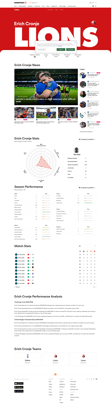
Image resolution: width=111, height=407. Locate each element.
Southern (61, 394)
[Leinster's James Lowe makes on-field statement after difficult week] (46, 87)
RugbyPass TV (54, 6)
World (61, 397)
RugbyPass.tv (62, 384)
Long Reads (30, 6)
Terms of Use (73, 384)
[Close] (75, 42)
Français (61, 402)
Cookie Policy (73, 386)
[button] (50, 10)
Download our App (72, 6)
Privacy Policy (73, 381)
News (15, 6)
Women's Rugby (62, 6)
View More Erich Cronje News (86, 131)
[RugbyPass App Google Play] (27, 387)
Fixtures (50, 384)
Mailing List (62, 386)
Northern (61, 392)
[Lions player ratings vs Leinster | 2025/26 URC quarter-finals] (24, 116)
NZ (60, 400)
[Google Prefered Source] (27, 391)
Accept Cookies (70, 49)
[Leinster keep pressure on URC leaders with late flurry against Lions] (46, 116)
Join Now (62, 381)
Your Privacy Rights (41, 49)
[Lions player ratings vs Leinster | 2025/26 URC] (68, 116)
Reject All (61, 49)
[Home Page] (20, 3)
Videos (50, 392)
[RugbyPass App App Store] (27, 383)
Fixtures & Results (22, 6)
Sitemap (50, 394)
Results (50, 386)
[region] (56, 47)
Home (50, 381)
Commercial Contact (74, 397)
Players (47, 6)
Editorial (72, 400)
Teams (43, 6)
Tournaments (37, 6)
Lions (16, 10)
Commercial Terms (74, 389)
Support (72, 394)
